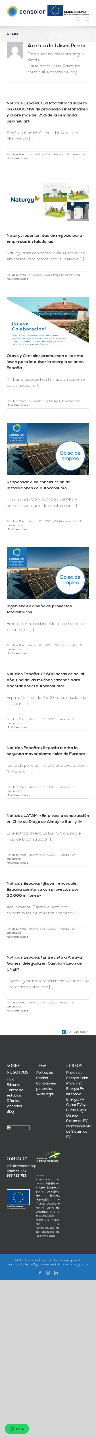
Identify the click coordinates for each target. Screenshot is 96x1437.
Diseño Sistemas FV (77, 1118)
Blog (55, 275)
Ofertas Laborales (65, 521)
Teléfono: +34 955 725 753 (17, 1173)
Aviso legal (45, 1094)
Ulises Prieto (18, 154)
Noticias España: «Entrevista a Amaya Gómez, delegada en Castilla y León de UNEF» (44, 964)
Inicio (11, 1079)
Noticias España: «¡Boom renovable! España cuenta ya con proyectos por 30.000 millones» (43, 890)
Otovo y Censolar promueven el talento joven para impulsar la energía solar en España (45, 362)
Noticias (59, 154)
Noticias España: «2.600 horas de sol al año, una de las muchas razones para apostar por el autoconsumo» (45, 680)
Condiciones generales (46, 1086)
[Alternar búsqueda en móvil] (78, 19)
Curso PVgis (76, 1110)
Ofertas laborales (14, 1103)
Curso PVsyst (77, 1105)
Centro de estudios (15, 1092)
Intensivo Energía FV (75, 1096)
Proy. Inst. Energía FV (75, 1086)
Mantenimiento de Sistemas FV (77, 1132)
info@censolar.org (18, 1166)
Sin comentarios (76, 154)
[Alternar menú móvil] (87, 19)
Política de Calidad (44, 1075)
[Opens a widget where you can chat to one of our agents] (16, 1429)
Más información (16, 158)
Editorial (13, 1085)
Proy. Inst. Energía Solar (77, 1075)
